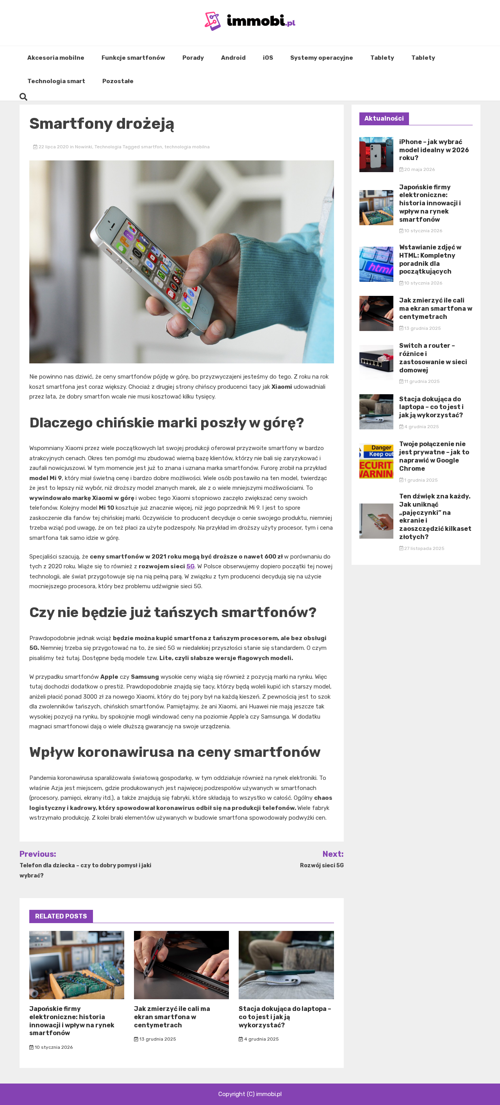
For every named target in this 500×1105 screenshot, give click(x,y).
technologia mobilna (187, 146)
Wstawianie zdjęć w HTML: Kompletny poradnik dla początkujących (430, 259)
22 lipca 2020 (54, 146)
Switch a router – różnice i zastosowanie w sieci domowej (433, 358)
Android (233, 57)
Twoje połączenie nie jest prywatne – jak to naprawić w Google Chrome (434, 456)
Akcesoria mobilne (55, 57)
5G (190, 566)
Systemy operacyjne (321, 57)
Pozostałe (118, 81)
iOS (268, 57)
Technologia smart (56, 81)
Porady (193, 57)
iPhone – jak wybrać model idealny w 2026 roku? (434, 150)
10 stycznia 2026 (53, 1047)
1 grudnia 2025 (420, 480)
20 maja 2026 (419, 169)
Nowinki (83, 146)
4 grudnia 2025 (261, 1039)
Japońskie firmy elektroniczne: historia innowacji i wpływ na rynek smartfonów (71, 1021)
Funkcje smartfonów (133, 57)
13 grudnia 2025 (157, 1039)
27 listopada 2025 (424, 548)
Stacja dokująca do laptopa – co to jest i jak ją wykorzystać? (285, 1017)
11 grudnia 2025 (421, 381)
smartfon (151, 146)
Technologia (108, 146)
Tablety (382, 57)
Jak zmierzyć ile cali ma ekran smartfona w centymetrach (172, 1017)
